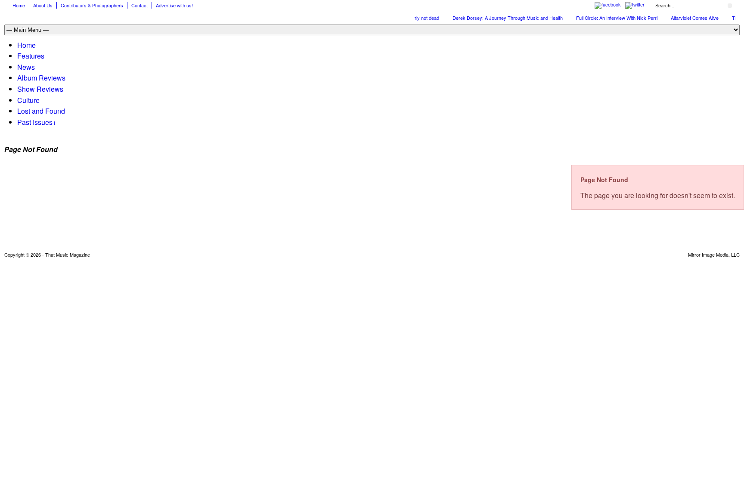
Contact (139, 5)
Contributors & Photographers (92, 5)
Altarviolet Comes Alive (689, 17)
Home (18, 5)
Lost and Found (41, 111)
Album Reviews (41, 78)
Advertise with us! (174, 5)
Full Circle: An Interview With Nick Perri (611, 17)
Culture (28, 100)
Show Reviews (40, 89)
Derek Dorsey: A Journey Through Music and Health (502, 17)
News (26, 67)
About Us (43, 5)
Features (30, 56)
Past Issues (36, 122)
